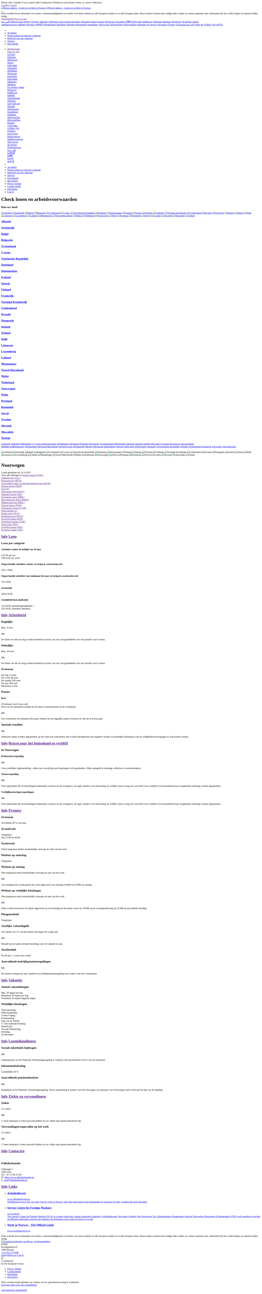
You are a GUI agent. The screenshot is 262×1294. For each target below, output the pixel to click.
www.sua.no (13, 1213)
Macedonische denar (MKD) (15, 500)
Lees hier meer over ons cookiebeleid (19, 1285)
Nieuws (11, 41)
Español (85, 22)
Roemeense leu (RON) (12, 516)
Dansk (43, 22)
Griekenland (9, 308)
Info (4, 536)
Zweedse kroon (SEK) (12, 527)
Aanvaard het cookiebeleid (14, 1290)
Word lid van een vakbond (20, 38)
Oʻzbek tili (197, 24)
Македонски (9, 24)
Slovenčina (116, 24)
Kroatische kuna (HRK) (12, 497)
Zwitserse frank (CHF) (12, 530)
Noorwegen (8, 388)
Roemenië (7, 407)
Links (12, 1186)
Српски (151, 24)
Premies (14, 810)
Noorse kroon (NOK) (33, 475)
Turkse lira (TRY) (9, 524)
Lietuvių (176, 22)
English (75, 22)
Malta (5, 376)
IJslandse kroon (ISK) (11, 494)
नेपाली (38, 24)
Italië (4, 339)
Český (35, 22)
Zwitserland (8, 246)
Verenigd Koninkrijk (14, 302)
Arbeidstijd (17, 615)
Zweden (6, 419)
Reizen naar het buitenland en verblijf (38, 743)
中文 (219, 24)
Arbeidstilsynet (16, 1193)
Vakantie (15, 980)
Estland (6, 277)
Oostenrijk (7, 227)
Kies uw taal (21, 19)
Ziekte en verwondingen (27, 1096)
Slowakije (7, 432)
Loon (12, 536)
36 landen (12, 33)
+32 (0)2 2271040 (10, 1252)
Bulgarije (7, 240)
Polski (71, 24)
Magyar (147, 22)
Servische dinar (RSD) (12, 519)
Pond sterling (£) (9, 510)
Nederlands (7, 19)
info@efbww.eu (9, 1255)
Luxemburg (8, 351)
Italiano (167, 22)
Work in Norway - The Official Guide (30, 1225)
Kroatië (6, 314)
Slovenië (6, 425)
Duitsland (7, 264)
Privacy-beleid (14, 183)
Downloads (12, 44)
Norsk (30, 24)
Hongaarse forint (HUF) (12, 491)
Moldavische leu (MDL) (13, 502)
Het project (12, 181)
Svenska (162, 24)
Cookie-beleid (14, 186)
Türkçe (171, 24)
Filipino (61, 24)
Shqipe (141, 24)
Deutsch (54, 22)
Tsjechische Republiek (14, 258)
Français (110, 22)
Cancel (13, 5)
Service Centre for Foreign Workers (29, 1207)
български (16, 22)
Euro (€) (5, 489)
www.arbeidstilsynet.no (18, 1199)
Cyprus (5, 252)
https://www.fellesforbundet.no (19, 1177)
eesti (94, 22)
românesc (92, 24)
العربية (5, 22)
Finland (6, 289)
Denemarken (9, 271)
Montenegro (8, 363)
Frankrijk (7, 295)
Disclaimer (12, 189)
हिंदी (128, 22)
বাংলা (27, 22)
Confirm (5, 5)
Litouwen (7, 345)
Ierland (5, 326)
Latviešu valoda (189, 22)
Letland (6, 357)
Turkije (5, 438)
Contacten (16, 1151)
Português (81, 24)
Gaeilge (120, 22)
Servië (5, 413)
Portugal (6, 401)
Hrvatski (137, 22)
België (5, 234)
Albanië (6, 221)
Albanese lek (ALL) (11, 478)
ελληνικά (64, 22)
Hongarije (7, 320)
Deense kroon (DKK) (11, 486)
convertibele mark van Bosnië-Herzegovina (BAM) (25, 483)
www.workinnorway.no (18, 1231)
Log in (10, 192)
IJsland (5, 332)
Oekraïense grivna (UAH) (13, 508)
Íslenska (157, 22)
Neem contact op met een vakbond (23, 35)
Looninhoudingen (22, 1041)
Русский (104, 24)
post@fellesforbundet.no (15, 1180)
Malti (21, 24)
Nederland (7, 382)
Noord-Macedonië (12, 370)
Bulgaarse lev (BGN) (11, 480)
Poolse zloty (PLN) (10, 513)
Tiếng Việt (209, 24)
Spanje (5, 283)
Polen (4, 394)
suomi (100, 22)
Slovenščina (129, 24)
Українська (183, 24)
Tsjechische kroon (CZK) (13, 521)
